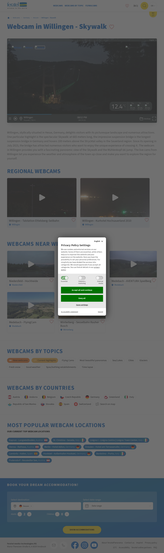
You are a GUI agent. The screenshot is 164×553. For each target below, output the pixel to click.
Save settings (82, 305)
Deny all (82, 298)
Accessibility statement (69, 312)
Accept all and (82, 290)
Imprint (100, 312)
